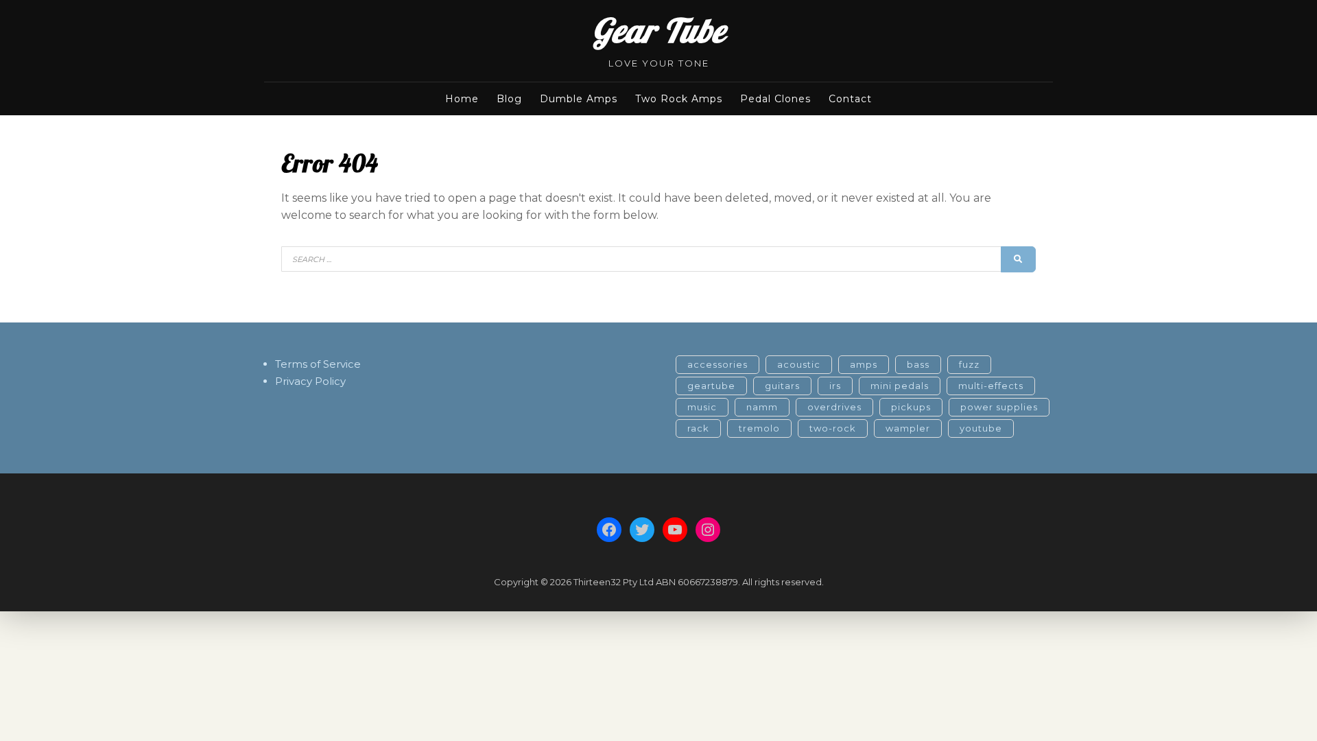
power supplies (999, 406)
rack (698, 428)
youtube (981, 428)
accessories (717, 364)
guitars (782, 385)
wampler (908, 428)
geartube (711, 385)
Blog (509, 99)
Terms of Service (318, 363)
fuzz (969, 364)
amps (863, 364)
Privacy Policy (310, 381)
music (702, 406)
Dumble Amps (578, 99)
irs (835, 385)
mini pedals (899, 385)
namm (762, 406)
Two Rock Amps (678, 99)
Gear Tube (658, 30)
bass (918, 364)
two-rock (832, 428)
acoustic (798, 364)
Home (462, 99)
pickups (911, 406)
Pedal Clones (775, 99)
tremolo (759, 428)
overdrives (834, 406)
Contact (850, 99)
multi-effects (990, 385)
